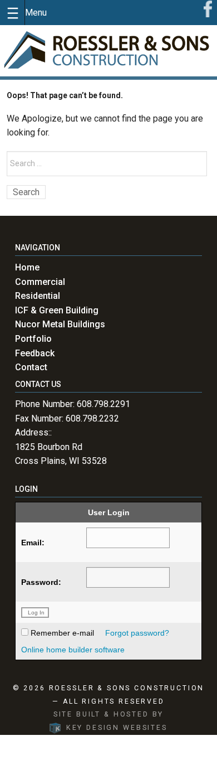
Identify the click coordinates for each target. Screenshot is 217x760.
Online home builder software (73, 649)
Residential (37, 296)
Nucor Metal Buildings (60, 324)
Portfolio (33, 338)
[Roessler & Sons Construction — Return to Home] (108, 50)
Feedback (35, 353)
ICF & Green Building (56, 310)
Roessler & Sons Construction (127, 688)
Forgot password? (137, 632)
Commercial (40, 282)
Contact (31, 367)
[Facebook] (208, 8)
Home (27, 267)
